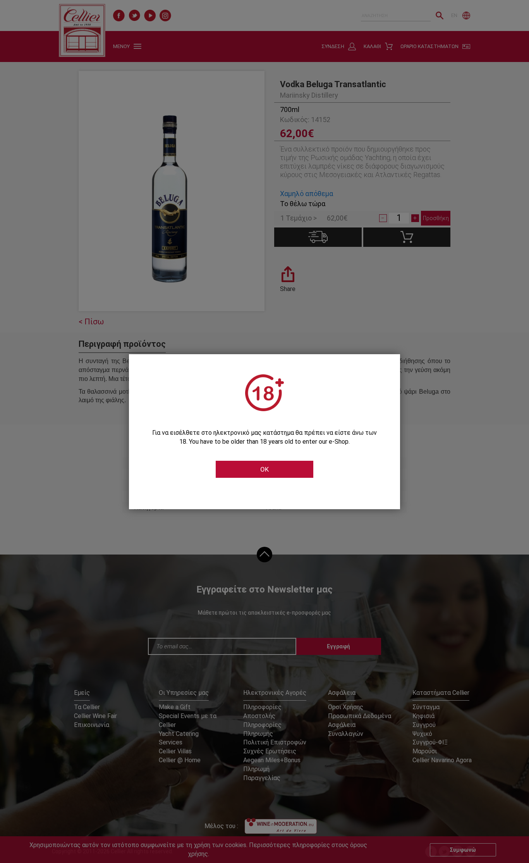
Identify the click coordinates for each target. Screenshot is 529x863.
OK (264, 469)
